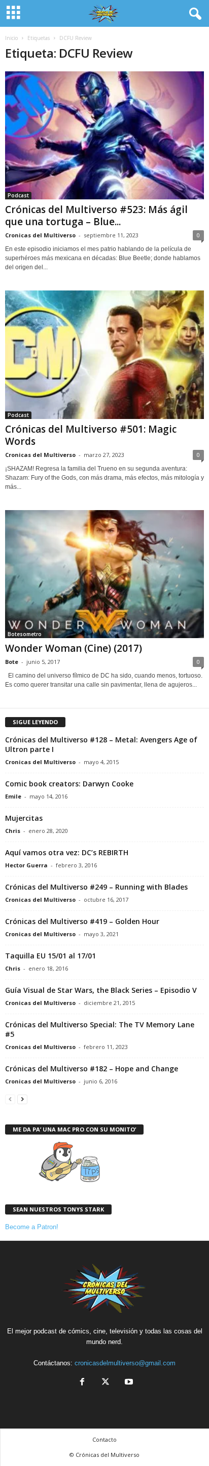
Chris (12, 830)
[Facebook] (82, 1383)
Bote (11, 661)
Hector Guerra (26, 865)
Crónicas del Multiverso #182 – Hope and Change (91, 1068)
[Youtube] (127, 1383)
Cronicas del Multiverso (40, 235)
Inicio (11, 37)
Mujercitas (24, 818)
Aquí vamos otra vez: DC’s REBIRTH (66, 852)
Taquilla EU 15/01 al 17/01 (50, 955)
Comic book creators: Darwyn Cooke (69, 783)
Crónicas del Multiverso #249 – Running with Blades (96, 887)
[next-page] (22, 1099)
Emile (13, 796)
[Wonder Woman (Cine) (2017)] (104, 574)
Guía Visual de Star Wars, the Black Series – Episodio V (101, 990)
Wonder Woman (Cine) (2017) (73, 648)
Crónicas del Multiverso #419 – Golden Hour (82, 921)
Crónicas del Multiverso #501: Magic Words (91, 435)
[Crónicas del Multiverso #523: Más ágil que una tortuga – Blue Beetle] (104, 135)
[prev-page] (10, 1099)
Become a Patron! (31, 1227)
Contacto (104, 1439)
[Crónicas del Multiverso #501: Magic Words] (104, 354)
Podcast (18, 195)
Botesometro (25, 634)
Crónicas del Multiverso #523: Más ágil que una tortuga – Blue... (96, 215)
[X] (105, 1383)
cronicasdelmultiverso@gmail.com (125, 1363)
